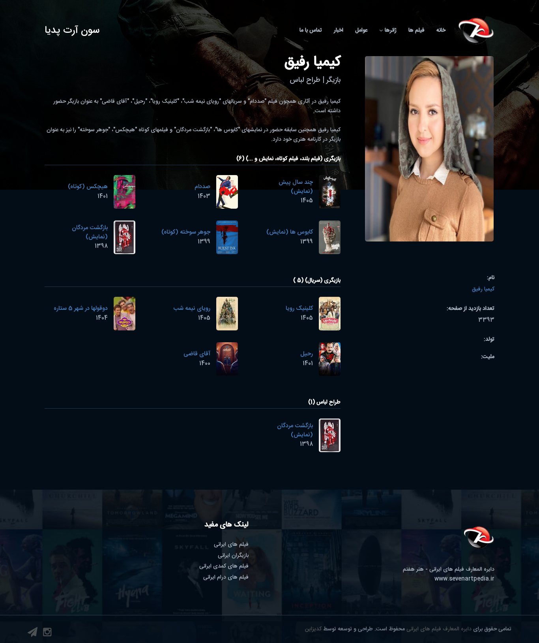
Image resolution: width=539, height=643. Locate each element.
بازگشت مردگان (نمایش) (90, 232)
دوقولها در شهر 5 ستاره (81, 308)
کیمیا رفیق (483, 289)
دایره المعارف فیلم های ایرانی (439, 629)
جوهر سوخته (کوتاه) (185, 232)
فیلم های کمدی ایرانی (224, 566)
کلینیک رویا (299, 308)
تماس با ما (310, 30)
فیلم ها (416, 30)
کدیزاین (313, 629)
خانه (440, 30)
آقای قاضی (196, 354)
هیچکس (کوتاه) (88, 187)
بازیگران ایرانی (233, 555)
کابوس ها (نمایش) (289, 232)
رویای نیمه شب (191, 308)
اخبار (338, 30)
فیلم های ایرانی (231, 544)
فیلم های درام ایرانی (226, 577)
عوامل (361, 30)
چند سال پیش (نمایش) (296, 186)
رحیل (306, 354)
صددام (202, 187)
